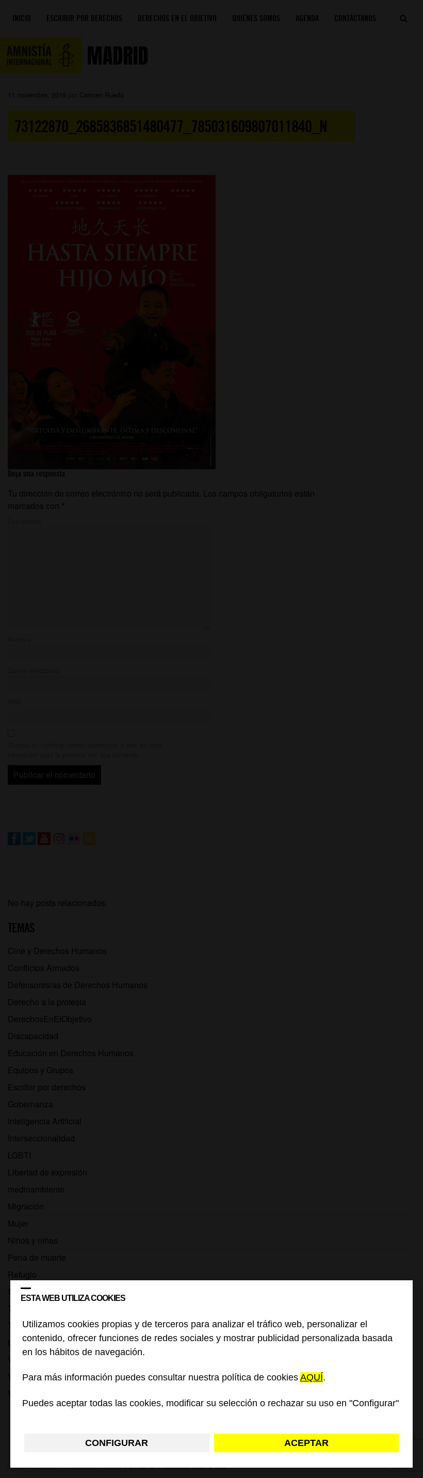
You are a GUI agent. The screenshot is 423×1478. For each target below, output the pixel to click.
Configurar (116, 1443)
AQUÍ (311, 1378)
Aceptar (306, 1443)
